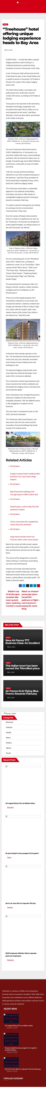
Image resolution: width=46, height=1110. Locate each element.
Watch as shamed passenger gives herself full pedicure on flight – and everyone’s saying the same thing (31, 600)
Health (8, 732)
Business (9, 722)
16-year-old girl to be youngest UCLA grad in (22, 853)
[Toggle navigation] (42, 9)
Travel (5, 24)
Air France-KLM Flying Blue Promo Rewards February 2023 (21, 693)
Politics (9, 743)
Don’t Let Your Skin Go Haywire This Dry (20, 903)
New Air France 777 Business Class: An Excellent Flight (22, 643)
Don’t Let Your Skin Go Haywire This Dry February (23, 1069)
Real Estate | (15, 466)
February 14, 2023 (12, 1027)
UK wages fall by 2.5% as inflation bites (20, 803)
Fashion (9, 727)
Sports (8, 748)
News (8, 738)
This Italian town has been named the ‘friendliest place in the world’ (22, 668)
